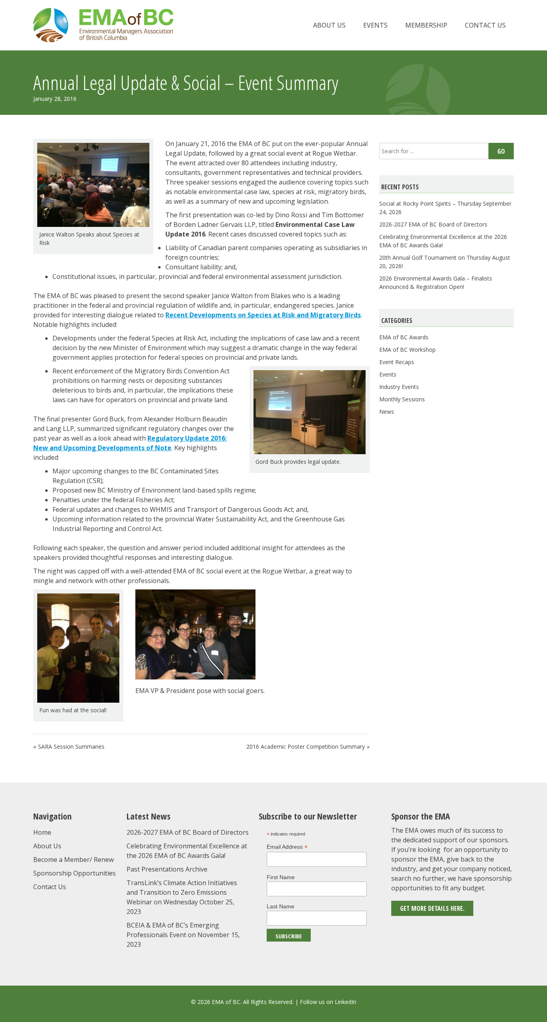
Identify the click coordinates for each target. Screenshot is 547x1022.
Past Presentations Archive (167, 869)
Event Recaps (396, 362)
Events (375, 25)
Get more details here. (432, 908)
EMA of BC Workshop (407, 349)
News (386, 411)
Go (501, 151)
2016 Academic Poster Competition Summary (305, 746)
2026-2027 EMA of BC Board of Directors (433, 224)
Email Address (287, 847)
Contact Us (485, 25)
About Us (329, 25)
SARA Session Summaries (71, 746)
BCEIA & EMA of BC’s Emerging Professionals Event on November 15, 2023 (183, 935)
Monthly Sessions (402, 399)
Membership (426, 25)
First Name (281, 877)
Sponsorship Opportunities (74, 873)
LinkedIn (345, 1002)
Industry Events (399, 387)
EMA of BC (103, 25)
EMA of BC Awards (403, 337)
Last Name (280, 906)
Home (42, 832)
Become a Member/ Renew (73, 859)
